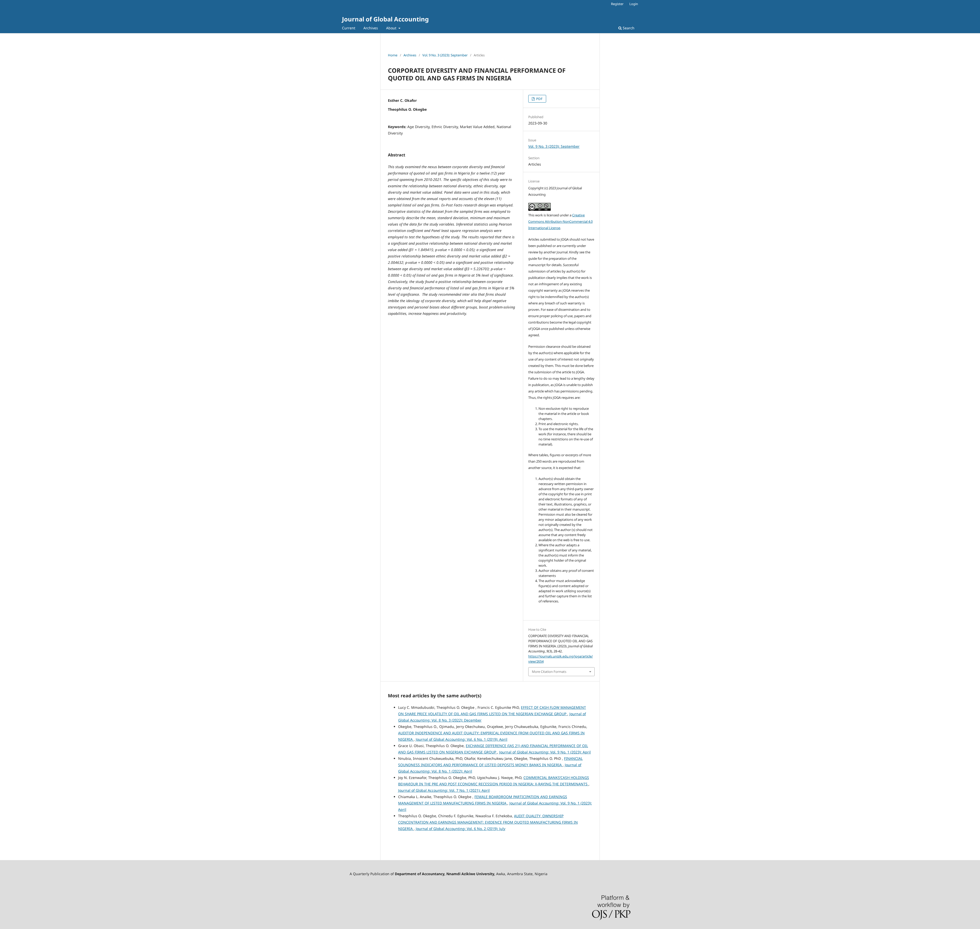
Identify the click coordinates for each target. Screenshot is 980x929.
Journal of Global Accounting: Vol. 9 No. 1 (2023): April (545, 752)
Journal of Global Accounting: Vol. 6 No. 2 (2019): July (460, 828)
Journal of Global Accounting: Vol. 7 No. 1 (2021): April (444, 790)
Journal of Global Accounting (385, 19)
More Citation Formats (549, 671)
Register (617, 4)
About (391, 28)
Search (628, 28)
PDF (539, 98)
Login (633, 4)
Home (392, 55)
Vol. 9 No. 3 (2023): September (445, 55)
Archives (370, 28)
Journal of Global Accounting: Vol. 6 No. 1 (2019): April (461, 739)
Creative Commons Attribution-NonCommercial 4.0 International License (560, 221)
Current (348, 28)
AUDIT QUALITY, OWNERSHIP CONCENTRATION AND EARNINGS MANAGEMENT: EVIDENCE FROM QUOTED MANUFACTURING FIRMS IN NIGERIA (488, 822)
